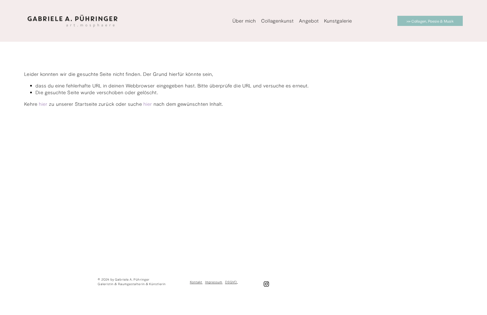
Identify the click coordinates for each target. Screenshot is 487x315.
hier (43, 103)
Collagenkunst (277, 20)
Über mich (244, 20)
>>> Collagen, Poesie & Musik (429, 21)
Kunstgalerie (338, 20)
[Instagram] (266, 284)
